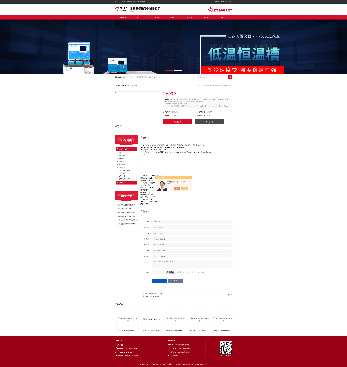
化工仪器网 (178, 364)
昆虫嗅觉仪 (122, 158)
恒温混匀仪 (122, 155)
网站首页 (217, 2)
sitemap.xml (186, 364)
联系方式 (223, 17)
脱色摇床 (121, 161)
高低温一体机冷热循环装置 (134, 330)
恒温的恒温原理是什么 (124, 208)
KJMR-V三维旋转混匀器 (152, 296)
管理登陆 (204, 364)
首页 (199, 85)
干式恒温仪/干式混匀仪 (125, 170)
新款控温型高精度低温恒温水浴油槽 (182, 330)
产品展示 (156, 17)
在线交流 (209, 122)
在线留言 (223, 2)
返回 (229, 295)
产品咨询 (177, 122)
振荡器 (120, 153)
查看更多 (121, 182)
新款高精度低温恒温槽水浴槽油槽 (158, 330)
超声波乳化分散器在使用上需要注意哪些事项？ (127, 205)
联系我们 (230, 2)
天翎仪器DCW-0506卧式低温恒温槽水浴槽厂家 (179, 352)
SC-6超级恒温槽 (173, 355)
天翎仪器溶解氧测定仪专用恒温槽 (206, 330)
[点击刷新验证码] (170, 272)
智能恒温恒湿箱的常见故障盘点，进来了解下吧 (127, 212)
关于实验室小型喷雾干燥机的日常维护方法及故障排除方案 (127, 220)
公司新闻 (173, 17)
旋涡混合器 (122, 176)
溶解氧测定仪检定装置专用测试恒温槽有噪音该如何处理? (127, 216)
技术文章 (190, 17)
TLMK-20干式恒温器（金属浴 (153, 294)
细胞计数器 (122, 164)
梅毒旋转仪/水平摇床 (124, 179)
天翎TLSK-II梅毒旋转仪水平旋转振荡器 (179, 348)
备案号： (165, 364)
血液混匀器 (220, 85)
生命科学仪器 (212, 85)
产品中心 (204, 85)
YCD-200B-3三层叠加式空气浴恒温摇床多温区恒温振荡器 (179, 345)
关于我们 (140, 17)
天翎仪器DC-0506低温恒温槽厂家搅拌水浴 (229, 330)
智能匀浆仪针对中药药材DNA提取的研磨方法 (127, 224)
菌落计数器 (122, 167)
